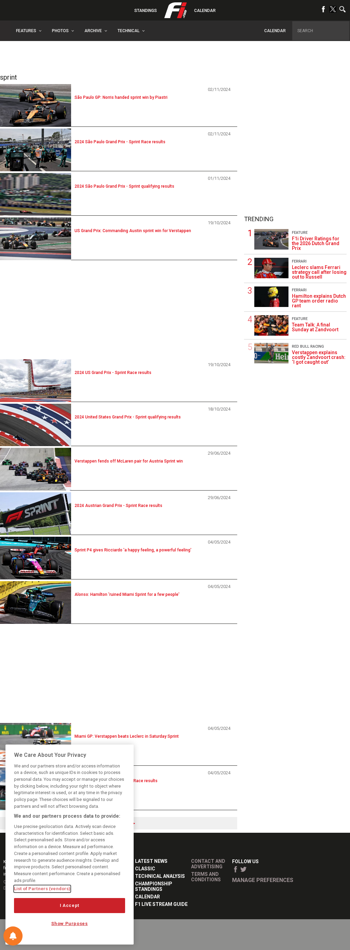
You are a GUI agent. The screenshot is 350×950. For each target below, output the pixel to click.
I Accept (69, 905)
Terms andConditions (206, 876)
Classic (145, 868)
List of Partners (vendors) (42, 888)
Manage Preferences (262, 880)
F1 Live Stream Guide (161, 904)
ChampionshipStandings (153, 886)
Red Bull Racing (308, 346)
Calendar (205, 10)
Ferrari (299, 261)
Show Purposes (69, 923)
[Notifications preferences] (13, 936)
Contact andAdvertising (208, 863)
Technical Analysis (160, 876)
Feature (300, 232)
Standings (145, 10)
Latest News (151, 861)
